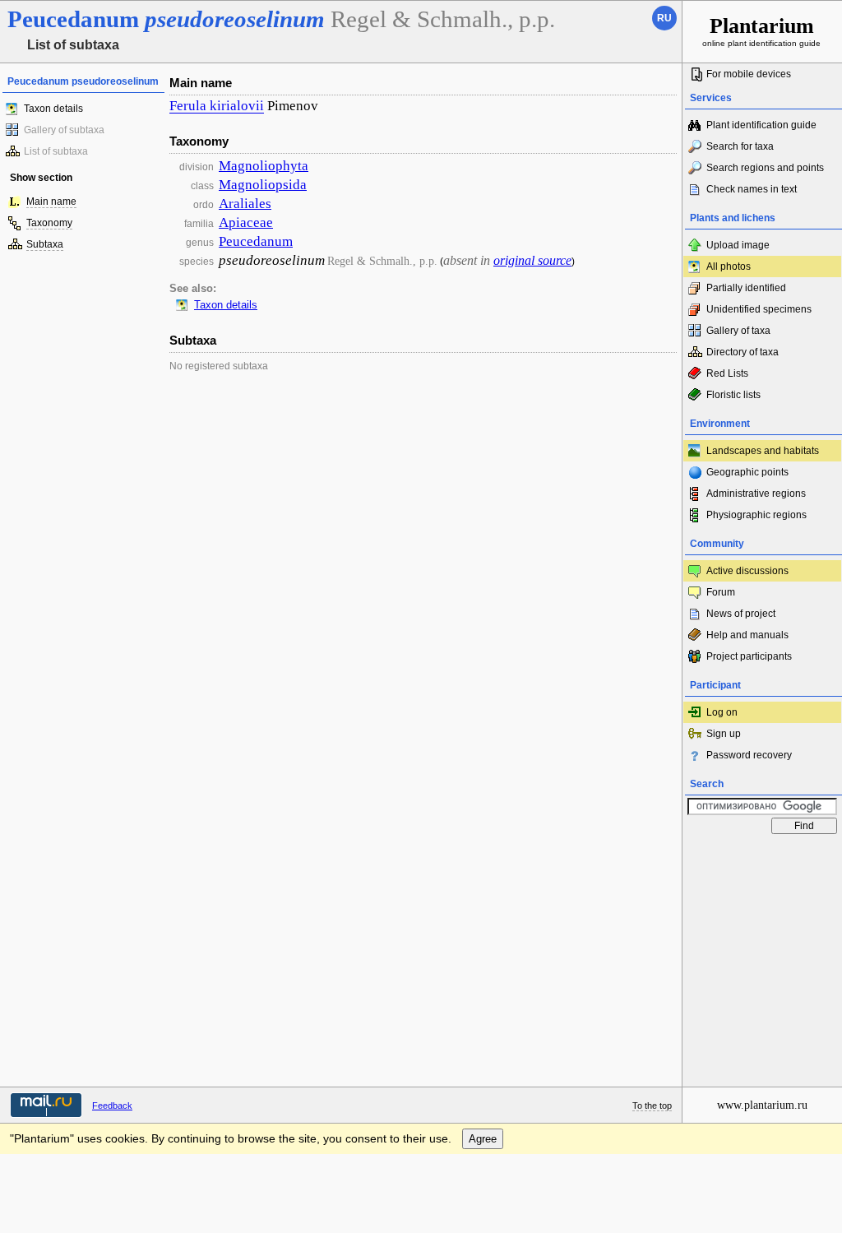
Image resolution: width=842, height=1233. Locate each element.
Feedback (112, 1105)
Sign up (723, 733)
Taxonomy (49, 223)
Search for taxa (740, 146)
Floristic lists (733, 395)
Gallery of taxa (738, 330)
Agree (483, 1139)
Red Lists (727, 373)
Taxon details (53, 108)
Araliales (245, 203)
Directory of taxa (742, 352)
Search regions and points (765, 168)
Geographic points (747, 472)
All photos (728, 266)
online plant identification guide (761, 31)
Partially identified (746, 288)
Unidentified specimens (759, 309)
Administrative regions (756, 493)
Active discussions (747, 571)
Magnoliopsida (263, 184)
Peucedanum (256, 241)
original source (532, 260)
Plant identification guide (761, 125)
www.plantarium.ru (762, 1105)
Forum (720, 592)
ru (664, 18)
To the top (652, 1105)
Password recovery (749, 755)
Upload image (738, 245)
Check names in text (751, 189)
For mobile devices (748, 74)
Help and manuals (747, 635)
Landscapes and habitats (762, 451)
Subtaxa (44, 244)
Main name (51, 201)
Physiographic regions (756, 515)
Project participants (749, 656)
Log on (722, 712)
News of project (740, 613)
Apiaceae (246, 222)
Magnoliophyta (263, 166)
